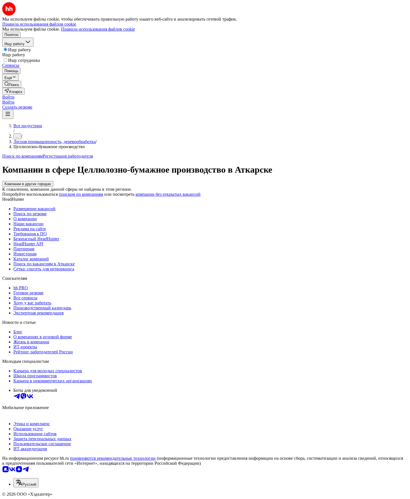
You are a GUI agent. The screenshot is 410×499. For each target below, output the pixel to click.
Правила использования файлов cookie (98, 29)
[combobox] (25, 482)
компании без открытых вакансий (168, 194)
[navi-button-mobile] (7, 114)
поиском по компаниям (81, 194)
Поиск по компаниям (22, 156)
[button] (8, 97)
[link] (11, 84)
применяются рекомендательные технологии (113, 458)
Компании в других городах (27, 184)
